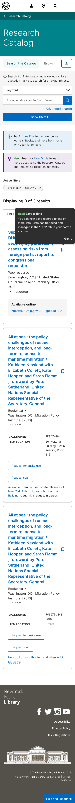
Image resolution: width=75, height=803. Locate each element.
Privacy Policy (61, 728)
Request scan (20, 477)
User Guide (41, 158)
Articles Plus (26, 136)
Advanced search (59, 109)
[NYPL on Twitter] (48, 712)
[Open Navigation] (67, 6)
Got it (68, 238)
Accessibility (62, 721)
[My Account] (31, 6)
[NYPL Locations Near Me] (43, 6)
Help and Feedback (59, 798)
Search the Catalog (21, 63)
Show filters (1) (40, 117)
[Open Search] (55, 6)
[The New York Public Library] (6, 6)
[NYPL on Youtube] (66, 712)
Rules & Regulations (57, 735)
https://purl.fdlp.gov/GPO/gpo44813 (35, 310)
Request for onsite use (26, 465)
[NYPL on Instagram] (57, 712)
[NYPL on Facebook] (39, 712)
